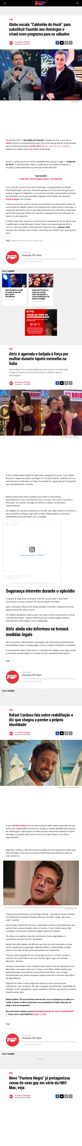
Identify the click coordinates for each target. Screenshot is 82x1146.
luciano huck (38, 241)
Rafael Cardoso (19, 825)
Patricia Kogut (13, 199)
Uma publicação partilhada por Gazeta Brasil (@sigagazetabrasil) (32, 583)
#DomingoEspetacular (42, 1011)
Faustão (29, 241)
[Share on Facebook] (57, 383)
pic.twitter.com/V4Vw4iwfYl (63, 1011)
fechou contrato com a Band (49, 146)
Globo (8, 143)
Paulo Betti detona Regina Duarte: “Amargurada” (41, 179)
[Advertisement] (41, 122)
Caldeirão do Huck (17, 241)
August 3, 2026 (39, 1014)
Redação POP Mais (23, 42)
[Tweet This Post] (62, 383)
